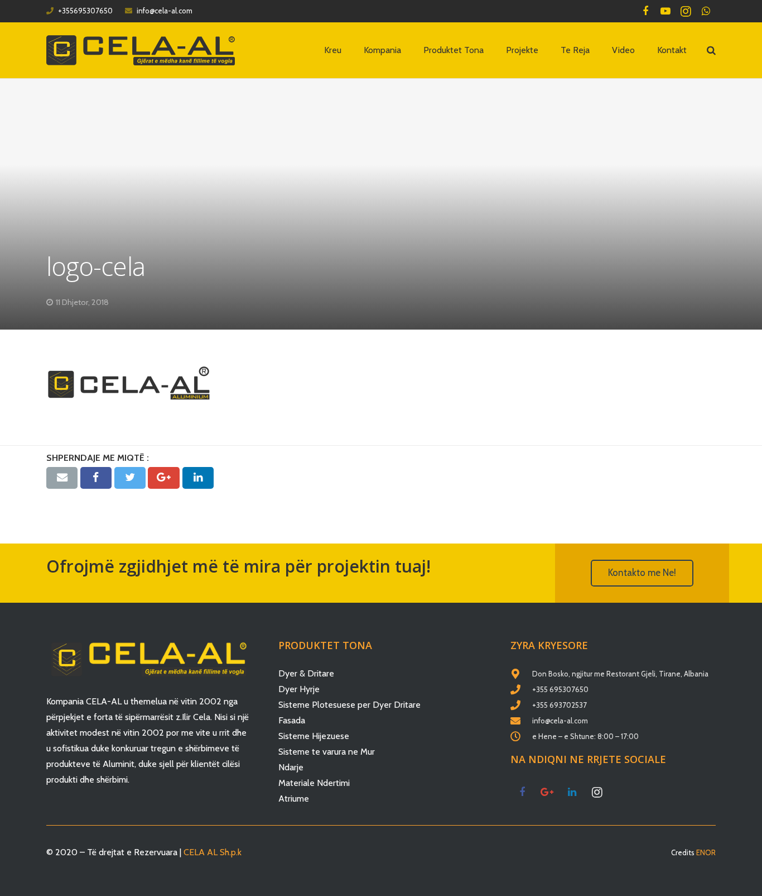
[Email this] (62, 477)
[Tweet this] (130, 477)
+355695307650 (85, 10)
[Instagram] (686, 11)
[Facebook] (645, 11)
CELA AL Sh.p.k (213, 852)
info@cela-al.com (164, 10)
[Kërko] (711, 50)
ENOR (706, 852)
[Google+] (547, 792)
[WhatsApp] (706, 11)
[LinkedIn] (572, 792)
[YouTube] (665, 11)
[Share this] (96, 477)
